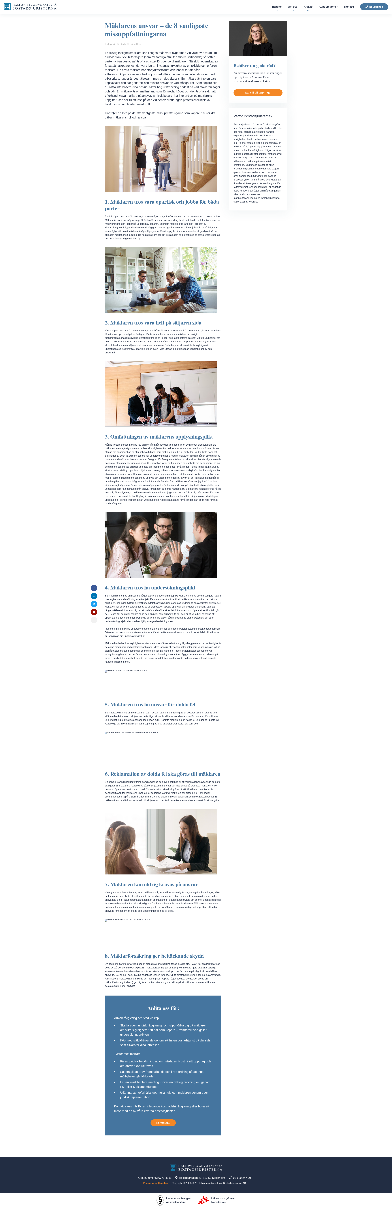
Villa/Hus (136, 44)
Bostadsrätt (123, 44)
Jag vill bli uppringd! (258, 92)
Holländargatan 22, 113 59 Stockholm (202, 1177)
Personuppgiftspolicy (155, 1183)
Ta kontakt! (163, 1122)
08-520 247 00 (242, 1177)
